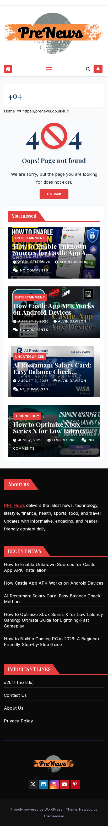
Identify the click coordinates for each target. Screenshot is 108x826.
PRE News (14, 505)
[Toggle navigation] (49, 69)
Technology (27, 416)
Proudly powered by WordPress (36, 809)
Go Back (54, 194)
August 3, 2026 (34, 321)
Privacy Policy (18, 720)
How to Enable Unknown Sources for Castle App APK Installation (53, 252)
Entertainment (30, 238)
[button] (88, 69)
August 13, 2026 (34, 262)
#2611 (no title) (19, 682)
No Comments (34, 270)
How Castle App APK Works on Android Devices (53, 308)
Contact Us (15, 695)
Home (9, 111)
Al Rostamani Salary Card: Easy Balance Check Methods (52, 371)
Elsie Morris (65, 440)
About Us (14, 708)
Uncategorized (29, 357)
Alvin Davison (74, 262)
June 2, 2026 (31, 440)
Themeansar (53, 816)
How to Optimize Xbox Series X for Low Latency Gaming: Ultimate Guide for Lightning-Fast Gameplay (54, 434)
